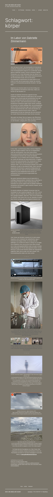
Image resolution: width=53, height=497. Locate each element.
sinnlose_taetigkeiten (15, 465)
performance (35, 464)
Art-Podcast (21, 10)
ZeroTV (40, 374)
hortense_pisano (14, 464)
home (13, 10)
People (26, 461)
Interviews (28, 10)
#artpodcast (21, 462)
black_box (28, 462)
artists (33, 10)
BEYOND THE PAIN (16, 232)
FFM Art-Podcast (20, 461)
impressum (30, 491)
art (24, 462)
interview (19, 464)
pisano (40, 464)
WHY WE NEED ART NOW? (13, 5)
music (32, 464)
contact (40, 10)
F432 (28, 411)
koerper (23, 464)
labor (29, 464)
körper (26, 464)
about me (45, 10)
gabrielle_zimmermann (34, 462)
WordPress (45, 491)
